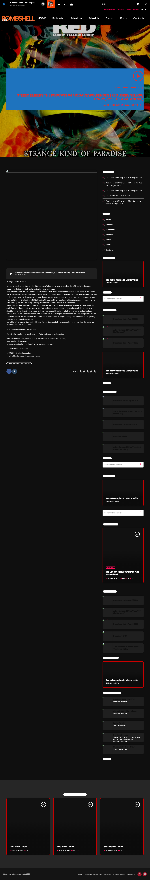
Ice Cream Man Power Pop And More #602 (122, 573)
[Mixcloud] (142, 10)
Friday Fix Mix (118, 723)
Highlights (110, 567)
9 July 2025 (127, 105)
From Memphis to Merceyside (122, 279)
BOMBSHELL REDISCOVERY (124, 699)
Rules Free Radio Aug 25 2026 (117, 178)
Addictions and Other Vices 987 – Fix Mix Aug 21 (127, 331)
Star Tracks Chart (113, 846)
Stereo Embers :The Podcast (124, 711)
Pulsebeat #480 (112, 196)
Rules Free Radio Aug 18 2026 (117, 191)
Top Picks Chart (18, 846)
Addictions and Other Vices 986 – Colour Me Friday (127, 448)
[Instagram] (145, 10)
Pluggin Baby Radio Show (123, 747)
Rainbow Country (120, 735)
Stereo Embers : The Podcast (128, 87)
